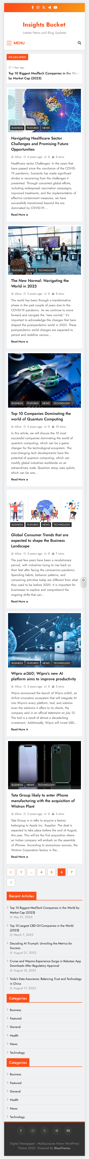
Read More (18, 214)
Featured (32, 128)
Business (17, 128)
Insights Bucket (44, 24)
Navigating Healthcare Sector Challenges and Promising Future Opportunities (39, 143)
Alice (18, 157)
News (46, 128)
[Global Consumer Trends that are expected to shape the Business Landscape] (44, 510)
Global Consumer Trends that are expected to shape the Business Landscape (39, 540)
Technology (46, 270)
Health (14, 1035)
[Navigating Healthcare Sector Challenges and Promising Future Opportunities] (44, 110)
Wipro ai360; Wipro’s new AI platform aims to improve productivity (43, 676)
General (15, 1027)
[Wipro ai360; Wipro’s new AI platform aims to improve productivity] (44, 640)
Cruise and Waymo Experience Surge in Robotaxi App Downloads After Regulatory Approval (45, 963)
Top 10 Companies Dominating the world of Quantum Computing (41, 416)
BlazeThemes (62, 1148)
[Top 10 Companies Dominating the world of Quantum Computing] (44, 380)
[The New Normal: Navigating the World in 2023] (44, 250)
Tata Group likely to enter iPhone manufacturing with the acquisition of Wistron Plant (43, 800)
